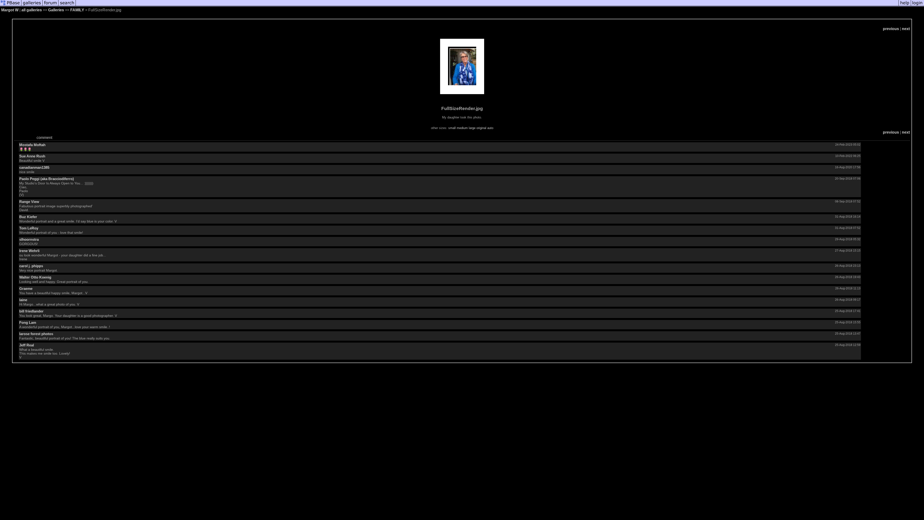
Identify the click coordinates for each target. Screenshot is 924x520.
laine (23, 300)
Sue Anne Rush (32, 156)
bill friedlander (31, 311)
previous (891, 29)
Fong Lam (27, 322)
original (481, 128)
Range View (29, 202)
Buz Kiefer (28, 217)
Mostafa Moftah (32, 145)
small (452, 128)
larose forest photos (36, 334)
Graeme (25, 288)
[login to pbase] (917, 5)
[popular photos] (487, 5)
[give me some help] (904, 5)
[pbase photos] (10, 5)
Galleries (56, 10)
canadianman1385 (34, 167)
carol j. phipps (31, 266)
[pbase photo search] (67, 5)
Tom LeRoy (28, 228)
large (472, 128)
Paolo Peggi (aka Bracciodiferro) (46, 179)
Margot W (10, 10)
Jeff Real (26, 345)
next (906, 29)
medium (462, 128)
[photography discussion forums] (50, 5)
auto (490, 128)
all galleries (31, 10)
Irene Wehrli (29, 251)
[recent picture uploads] (32, 5)
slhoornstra (29, 239)
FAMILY (77, 10)
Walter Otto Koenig (35, 277)
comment (44, 138)
